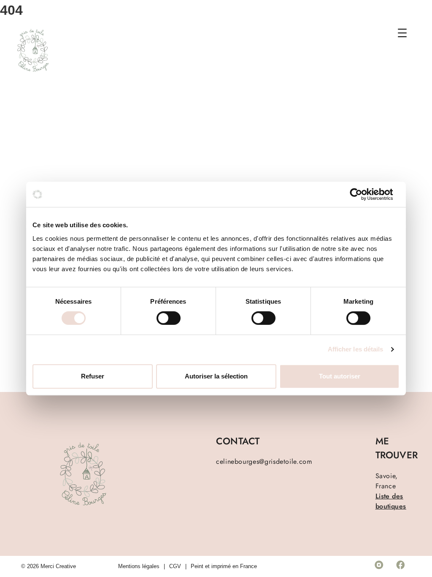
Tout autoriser (339, 376)
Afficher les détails (355, 349)
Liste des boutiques (390, 501)
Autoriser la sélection (216, 376)
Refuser (92, 376)
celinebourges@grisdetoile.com (264, 461)
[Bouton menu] (406, 35)
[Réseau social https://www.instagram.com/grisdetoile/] (378, 566)
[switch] (169, 318)
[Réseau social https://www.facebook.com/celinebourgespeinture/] (400, 566)
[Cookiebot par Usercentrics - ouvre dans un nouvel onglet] (363, 194)
